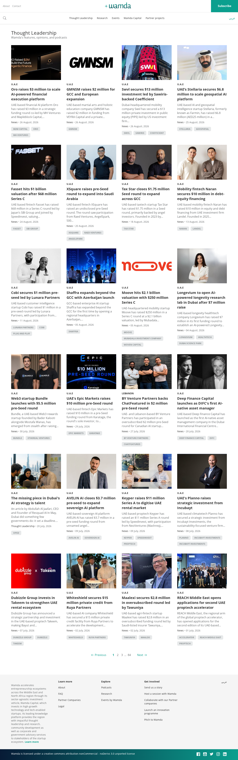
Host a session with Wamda (160, 693)
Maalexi (145, 637)
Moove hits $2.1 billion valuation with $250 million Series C (145, 297)
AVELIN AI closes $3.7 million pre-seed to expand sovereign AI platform (91, 503)
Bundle (17, 438)
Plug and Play (21, 333)
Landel (197, 228)
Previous (100, 655)
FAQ (60, 693)
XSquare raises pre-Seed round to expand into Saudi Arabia (90, 194)
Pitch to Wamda (153, 719)
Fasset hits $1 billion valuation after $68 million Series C (34, 194)
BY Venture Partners (136, 438)
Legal (61, 706)
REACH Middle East (210, 637)
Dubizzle (42, 637)
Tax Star (129, 228)
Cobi (41, 327)
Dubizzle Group (22, 637)
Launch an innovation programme (157, 711)
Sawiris (140, 133)
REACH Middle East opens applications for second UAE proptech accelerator (201, 602)
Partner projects (155, 18)
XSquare (74, 232)
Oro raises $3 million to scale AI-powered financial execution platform (35, 94)
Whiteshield (76, 637)
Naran (183, 228)
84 (129, 655)
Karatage (94, 433)
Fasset (17, 228)
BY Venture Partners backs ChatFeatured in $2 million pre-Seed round (145, 403)
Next (140, 655)
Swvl (127, 133)
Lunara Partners (23, 327)
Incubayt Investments (207, 537)
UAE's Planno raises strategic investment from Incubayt (200, 503)
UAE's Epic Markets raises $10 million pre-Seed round (90, 401)
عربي (232, 18)
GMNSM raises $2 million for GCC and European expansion (91, 94)
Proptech (129, 543)
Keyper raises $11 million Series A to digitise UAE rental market (143, 503)
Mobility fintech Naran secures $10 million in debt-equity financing (200, 194)
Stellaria (184, 129)
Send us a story (153, 687)
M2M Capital (20, 129)
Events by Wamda (111, 700)
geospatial (202, 129)
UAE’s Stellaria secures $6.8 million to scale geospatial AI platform (202, 94)
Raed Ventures (92, 232)
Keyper (128, 537)
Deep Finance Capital (191, 438)
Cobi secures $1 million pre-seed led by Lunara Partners (35, 295)
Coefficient (157, 133)
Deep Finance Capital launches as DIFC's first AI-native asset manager (200, 403)
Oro (35, 129)
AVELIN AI (74, 537)
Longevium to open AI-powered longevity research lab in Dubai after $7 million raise (201, 300)
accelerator (186, 637)
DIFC (212, 438)
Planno (184, 537)
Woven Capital (132, 344)
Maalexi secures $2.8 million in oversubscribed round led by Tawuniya (146, 602)
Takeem (17, 643)
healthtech (205, 337)
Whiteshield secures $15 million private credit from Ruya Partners (90, 602)
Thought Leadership (81, 18)
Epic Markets (76, 433)
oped (16, 532)
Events (116, 18)
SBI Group (32, 228)
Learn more (32, 741)
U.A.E (14, 84)
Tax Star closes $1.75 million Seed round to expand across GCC (146, 194)
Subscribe (224, 6)
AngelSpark (76, 238)
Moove (128, 332)
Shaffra (73, 331)
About (6, 6)
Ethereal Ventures (39, 438)
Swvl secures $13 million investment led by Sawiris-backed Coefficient (144, 94)
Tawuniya (129, 637)
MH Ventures (20, 135)
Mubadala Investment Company (142, 338)
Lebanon (128, 393)
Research (102, 18)
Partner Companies (69, 700)
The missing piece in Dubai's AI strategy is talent (35, 500)
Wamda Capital (132, 18)
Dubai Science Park (190, 343)
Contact (16, 6)
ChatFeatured (132, 444)
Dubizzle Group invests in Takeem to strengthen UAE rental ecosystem (34, 602)
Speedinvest (144, 537)
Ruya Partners (97, 637)
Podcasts (106, 687)
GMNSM (73, 129)
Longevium (185, 337)
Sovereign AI (92, 537)
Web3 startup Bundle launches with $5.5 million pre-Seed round (33, 403)
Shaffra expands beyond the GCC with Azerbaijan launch (91, 295)
